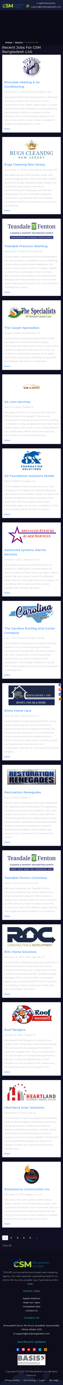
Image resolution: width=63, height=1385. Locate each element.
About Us (19, 42)
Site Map (53, 1380)
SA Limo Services (17, 402)
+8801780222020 (46, 3)
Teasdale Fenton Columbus (25, 878)
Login (42, 1380)
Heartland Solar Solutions (24, 1107)
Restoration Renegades (22, 792)
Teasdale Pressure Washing (25, 246)
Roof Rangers (14, 1029)
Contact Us (31, 1310)
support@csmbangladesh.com (46, 7)
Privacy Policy (12, 1380)
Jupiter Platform (31, 1298)
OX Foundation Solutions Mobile (29, 476)
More (7, 128)
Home (9, 42)
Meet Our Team (31, 1302)
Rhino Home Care (17, 710)
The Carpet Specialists (21, 328)
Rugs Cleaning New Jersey (24, 164)
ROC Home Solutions (20, 952)
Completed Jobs (31, 1306)
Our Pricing (29, 1380)
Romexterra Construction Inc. (27, 1189)
